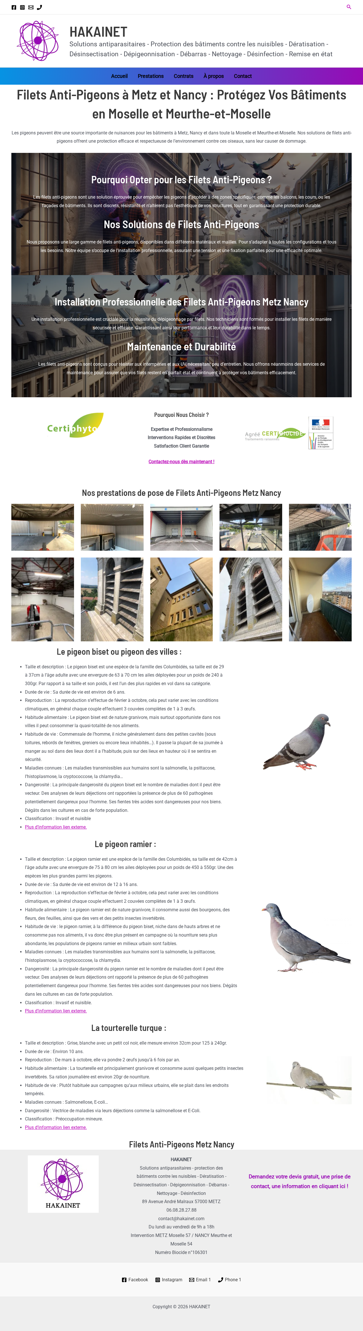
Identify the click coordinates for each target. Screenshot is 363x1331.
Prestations (151, 76)
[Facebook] (13, 7)
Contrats (183, 76)
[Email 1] (30, 7)
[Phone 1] (39, 7)
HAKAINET (98, 30)
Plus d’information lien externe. (56, 827)
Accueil (119, 76)
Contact (243, 76)
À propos (214, 76)
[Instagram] (22, 7)
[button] (349, 7)
